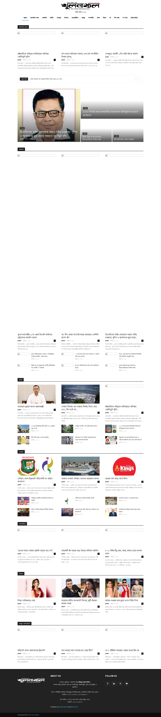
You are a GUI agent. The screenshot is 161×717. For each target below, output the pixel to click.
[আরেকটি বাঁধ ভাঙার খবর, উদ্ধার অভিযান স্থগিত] (80, 538)
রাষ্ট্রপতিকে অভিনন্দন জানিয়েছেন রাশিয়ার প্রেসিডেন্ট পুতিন (46, 79)
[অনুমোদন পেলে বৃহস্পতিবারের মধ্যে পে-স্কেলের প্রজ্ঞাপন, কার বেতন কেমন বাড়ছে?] (111, 440)
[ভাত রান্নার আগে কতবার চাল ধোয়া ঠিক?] (80, 637)
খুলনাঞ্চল (19, 60)
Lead (22, 128)
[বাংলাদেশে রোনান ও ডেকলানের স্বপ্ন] (111, 501)
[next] (139, 79)
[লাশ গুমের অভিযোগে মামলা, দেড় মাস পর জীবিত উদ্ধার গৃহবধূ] (80, 41)
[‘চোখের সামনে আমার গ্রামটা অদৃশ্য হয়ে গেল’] (37, 538)
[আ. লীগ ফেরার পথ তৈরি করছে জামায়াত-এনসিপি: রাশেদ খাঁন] (80, 243)
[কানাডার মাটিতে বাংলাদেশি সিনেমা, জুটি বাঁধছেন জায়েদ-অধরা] (80, 588)
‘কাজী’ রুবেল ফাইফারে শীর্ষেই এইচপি (84, 498)
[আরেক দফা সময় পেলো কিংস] (124, 466)
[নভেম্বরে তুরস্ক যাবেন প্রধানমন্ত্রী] (37, 394)
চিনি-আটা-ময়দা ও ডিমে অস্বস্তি (40, 437)
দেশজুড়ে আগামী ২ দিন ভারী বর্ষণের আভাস (121, 53)
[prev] (135, 79)
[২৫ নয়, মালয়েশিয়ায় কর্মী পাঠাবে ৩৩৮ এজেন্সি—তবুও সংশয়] (23, 429)
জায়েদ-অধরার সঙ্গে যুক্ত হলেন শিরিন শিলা (121, 600)
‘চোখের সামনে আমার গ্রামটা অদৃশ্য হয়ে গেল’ (35, 550)
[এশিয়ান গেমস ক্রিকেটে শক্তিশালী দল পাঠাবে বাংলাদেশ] (37, 466)
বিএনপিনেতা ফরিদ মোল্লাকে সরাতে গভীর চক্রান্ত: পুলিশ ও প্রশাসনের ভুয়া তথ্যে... (121, 336)
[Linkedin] (114, 683)
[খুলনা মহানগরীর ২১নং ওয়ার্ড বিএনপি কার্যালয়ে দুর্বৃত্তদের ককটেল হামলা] (37, 243)
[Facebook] (107, 683)
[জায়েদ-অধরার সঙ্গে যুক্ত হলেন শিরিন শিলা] (124, 588)
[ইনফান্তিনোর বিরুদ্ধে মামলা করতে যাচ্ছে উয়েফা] (111, 512)
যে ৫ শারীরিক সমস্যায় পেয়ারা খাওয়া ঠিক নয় (122, 650)
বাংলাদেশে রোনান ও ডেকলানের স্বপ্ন (128, 498)
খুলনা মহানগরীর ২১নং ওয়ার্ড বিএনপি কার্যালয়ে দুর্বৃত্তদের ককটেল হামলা (35, 336)
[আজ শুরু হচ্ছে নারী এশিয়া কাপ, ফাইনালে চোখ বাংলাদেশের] (67, 512)
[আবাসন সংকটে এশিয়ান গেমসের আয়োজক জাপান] (80, 466)
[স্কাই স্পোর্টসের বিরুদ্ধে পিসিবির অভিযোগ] (23, 512)
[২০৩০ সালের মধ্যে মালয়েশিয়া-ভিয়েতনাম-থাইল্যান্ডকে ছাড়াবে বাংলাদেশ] (112, 104)
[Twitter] (120, 683)
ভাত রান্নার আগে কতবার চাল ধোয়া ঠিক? (77, 650)
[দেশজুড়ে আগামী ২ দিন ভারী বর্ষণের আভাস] (124, 41)
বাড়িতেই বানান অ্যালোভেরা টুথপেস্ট (31, 650)
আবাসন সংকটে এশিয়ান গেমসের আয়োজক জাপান (80, 478)
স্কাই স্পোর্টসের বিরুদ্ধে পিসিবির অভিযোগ (42, 509)
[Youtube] (126, 683)
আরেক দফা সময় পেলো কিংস (116, 478)
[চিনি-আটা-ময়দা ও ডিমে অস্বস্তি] (127, 130)
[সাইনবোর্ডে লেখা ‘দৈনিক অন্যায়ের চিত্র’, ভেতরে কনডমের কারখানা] (67, 440)
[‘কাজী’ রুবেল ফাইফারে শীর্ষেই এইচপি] (67, 501)
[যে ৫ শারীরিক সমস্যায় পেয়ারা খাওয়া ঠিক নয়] (124, 637)
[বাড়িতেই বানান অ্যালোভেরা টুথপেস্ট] (37, 637)
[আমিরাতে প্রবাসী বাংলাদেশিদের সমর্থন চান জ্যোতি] (23, 501)
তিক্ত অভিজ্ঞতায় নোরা (26, 600)
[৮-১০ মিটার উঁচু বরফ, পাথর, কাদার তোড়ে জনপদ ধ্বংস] (124, 538)
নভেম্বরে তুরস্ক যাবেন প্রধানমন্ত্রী (31, 406)
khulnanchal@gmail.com (69, 707)
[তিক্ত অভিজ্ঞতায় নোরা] (37, 588)
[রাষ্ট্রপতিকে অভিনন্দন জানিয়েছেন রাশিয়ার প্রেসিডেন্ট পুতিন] (37, 41)
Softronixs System (33, 715)
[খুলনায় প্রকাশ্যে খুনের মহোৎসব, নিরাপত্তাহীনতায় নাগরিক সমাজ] (96, 130)
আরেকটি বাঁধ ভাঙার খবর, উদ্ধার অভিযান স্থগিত (79, 550)
